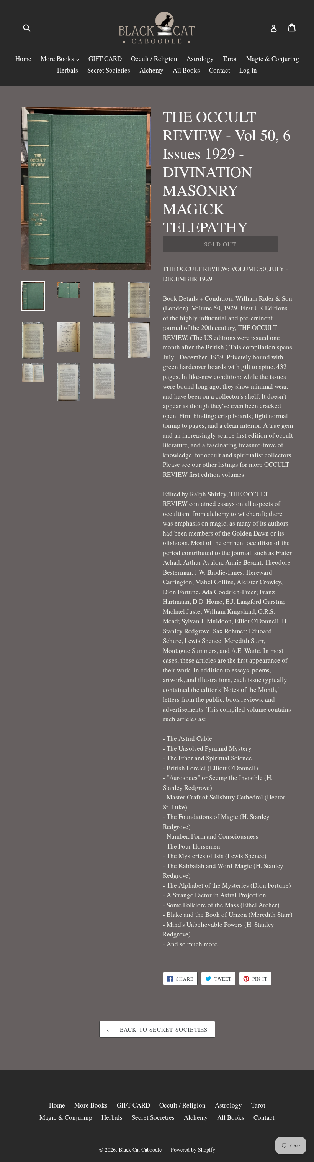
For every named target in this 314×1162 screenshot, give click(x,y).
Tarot (230, 58)
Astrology (200, 58)
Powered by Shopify (193, 1149)
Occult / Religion (154, 58)
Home (23, 58)
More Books (58, 58)
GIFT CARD (105, 58)
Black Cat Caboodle (140, 1149)
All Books (186, 70)
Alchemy (151, 70)
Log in (248, 70)
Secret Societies (108, 70)
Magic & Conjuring (272, 58)
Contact (219, 70)
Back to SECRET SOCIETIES (163, 1029)
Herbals (67, 70)
